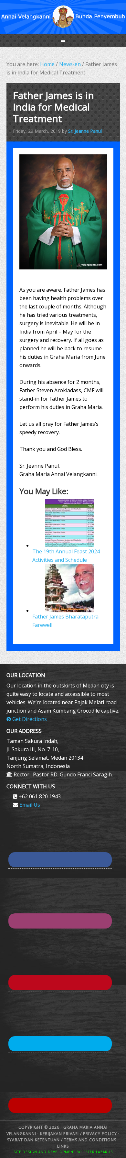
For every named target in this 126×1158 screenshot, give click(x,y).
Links (63, 1146)
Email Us (29, 804)
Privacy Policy (100, 1133)
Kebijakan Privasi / (61, 1133)
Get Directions (29, 719)
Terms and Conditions (90, 1140)
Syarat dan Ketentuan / (35, 1140)
